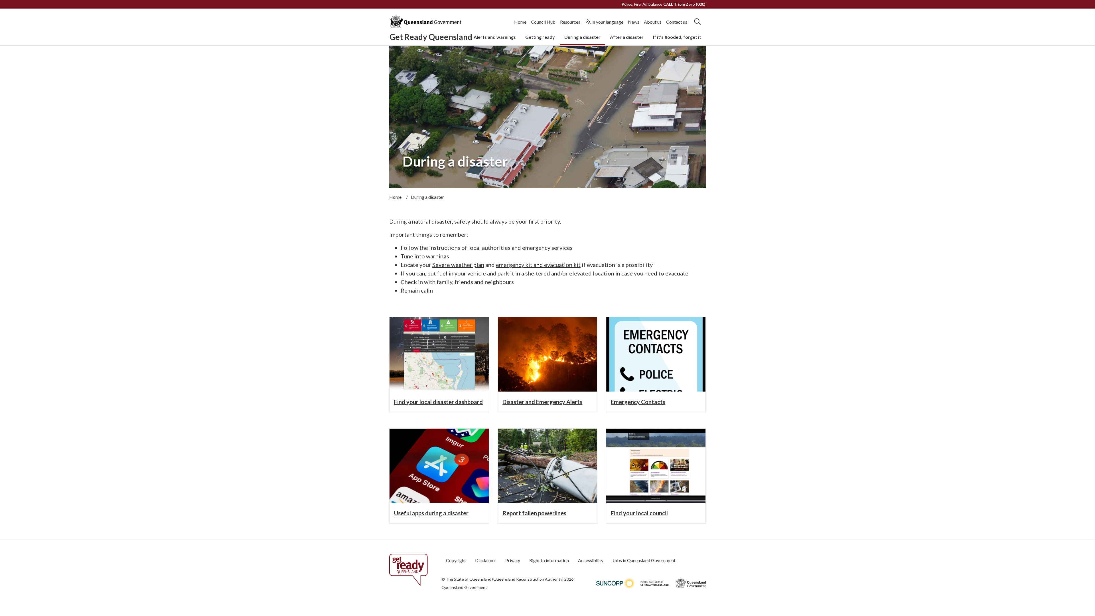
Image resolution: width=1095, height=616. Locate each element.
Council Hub (543, 22)
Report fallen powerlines (534, 513)
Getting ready (540, 37)
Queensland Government (464, 587)
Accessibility (590, 560)
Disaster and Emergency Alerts (542, 401)
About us (653, 22)
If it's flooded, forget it (677, 37)
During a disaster (582, 37)
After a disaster (627, 37)
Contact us (676, 22)
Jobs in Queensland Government (644, 560)
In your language (607, 22)
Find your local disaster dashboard (438, 401)
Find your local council (639, 513)
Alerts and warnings (495, 37)
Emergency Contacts (638, 401)
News (633, 22)
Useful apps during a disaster (431, 513)
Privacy (512, 560)
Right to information (549, 560)
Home (520, 22)
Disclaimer (485, 560)
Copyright (456, 560)
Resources (570, 22)
